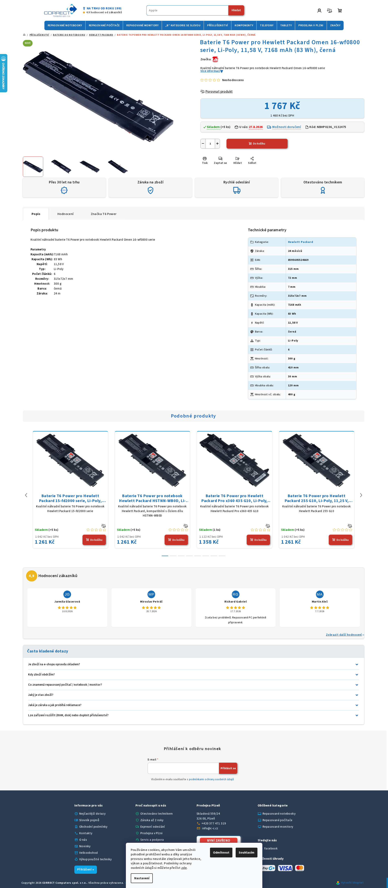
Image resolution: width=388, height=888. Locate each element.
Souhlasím (246, 852)
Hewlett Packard (300, 242)
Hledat (236, 10)
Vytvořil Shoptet (352, 883)
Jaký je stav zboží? (40, 695)
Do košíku (259, 144)
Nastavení (141, 878)
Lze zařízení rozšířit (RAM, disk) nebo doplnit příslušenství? (68, 715)
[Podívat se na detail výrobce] (215, 59)
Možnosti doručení (286, 127)
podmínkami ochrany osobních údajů (211, 779)
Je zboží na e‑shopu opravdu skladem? (54, 664)
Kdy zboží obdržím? (41, 674)
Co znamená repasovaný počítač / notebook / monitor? (65, 685)
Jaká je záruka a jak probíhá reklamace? (54, 705)
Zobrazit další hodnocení (344, 635)
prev (26, 495)
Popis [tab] (36, 214)
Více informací (210, 71)
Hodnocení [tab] (65, 214)
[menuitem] (64, 25)
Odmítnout (221, 852)
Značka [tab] (104, 214)
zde (184, 868)
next (361, 495)
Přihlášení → (85, 869)
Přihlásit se (228, 768)
